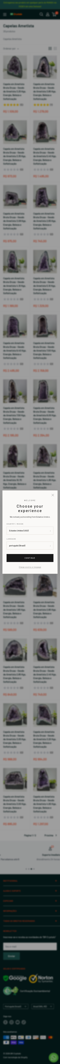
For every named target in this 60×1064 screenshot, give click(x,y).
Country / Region (15, 524)
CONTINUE (30, 558)
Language (11, 539)
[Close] (53, 495)
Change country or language (30, 567)
